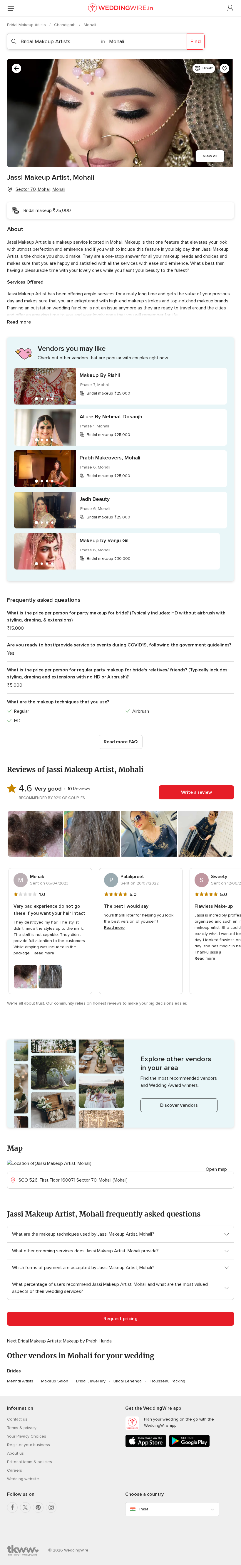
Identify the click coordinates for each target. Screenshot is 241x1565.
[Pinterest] (38, 1507)
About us (15, 1453)
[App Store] (145, 1445)
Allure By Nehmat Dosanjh (111, 416)
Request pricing (120, 1319)
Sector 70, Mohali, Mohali (40, 189)
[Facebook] (12, 1507)
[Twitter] (25, 1507)
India (143, 1509)
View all (210, 156)
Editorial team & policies (29, 1461)
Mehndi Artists (20, 1381)
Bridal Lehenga (127, 1381)
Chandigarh (65, 24)
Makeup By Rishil (100, 375)
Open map (216, 1169)
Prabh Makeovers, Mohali (110, 457)
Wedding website (23, 1478)
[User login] (230, 8)
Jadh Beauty (95, 499)
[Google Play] (189, 1445)
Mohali (90, 24)
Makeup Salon (54, 1381)
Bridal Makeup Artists (27, 24)
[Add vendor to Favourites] (224, 68)
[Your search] (16, 68)
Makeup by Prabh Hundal (88, 1341)
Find (195, 41)
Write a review (196, 792)
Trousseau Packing (167, 1381)
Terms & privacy (21, 1427)
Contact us (17, 1419)
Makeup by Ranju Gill (105, 540)
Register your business (28, 1444)
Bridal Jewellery (91, 1381)
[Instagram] (51, 1507)
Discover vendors (179, 1105)
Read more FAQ (121, 742)
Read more (19, 322)
